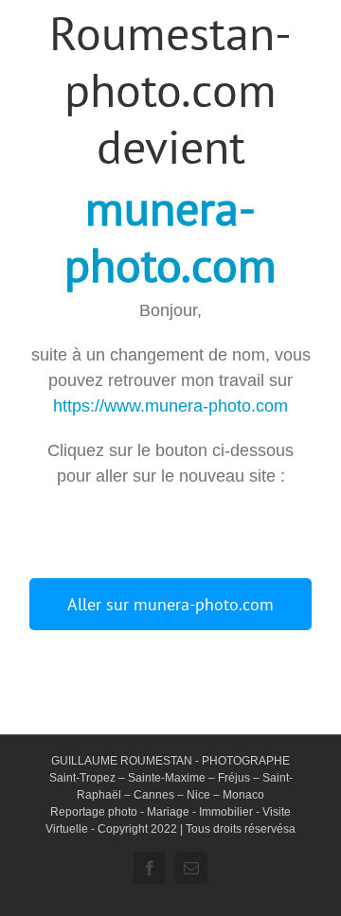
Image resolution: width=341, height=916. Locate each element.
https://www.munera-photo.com (170, 405)
